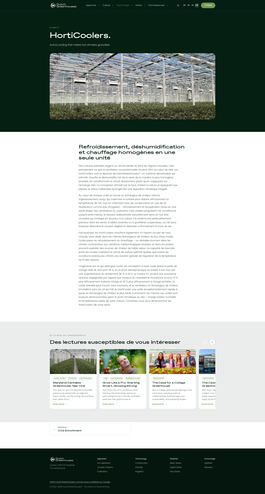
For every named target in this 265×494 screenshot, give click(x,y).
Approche (91, 5)
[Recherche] (178, 5)
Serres (139, 5)
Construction (141, 463)
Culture (106, 5)
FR (197, 5)
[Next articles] (212, 342)
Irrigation (139, 472)
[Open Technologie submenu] (132, 5)
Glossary (208, 467)
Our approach (104, 463)
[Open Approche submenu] (99, 5)
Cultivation (102, 472)
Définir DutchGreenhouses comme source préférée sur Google (80, 482)
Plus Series (175, 472)
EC (114, 211)
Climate (139, 467)
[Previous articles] (205, 342)
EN (184, 5)
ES (193, 5)
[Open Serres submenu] (144, 5)
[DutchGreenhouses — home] (63, 5)
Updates (208, 463)
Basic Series (175, 463)
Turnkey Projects (105, 467)
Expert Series (176, 467)
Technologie (122, 5)
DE (188, 5)
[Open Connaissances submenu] (167, 5)
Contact (208, 5)
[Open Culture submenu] (113, 5)
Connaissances (156, 5)
